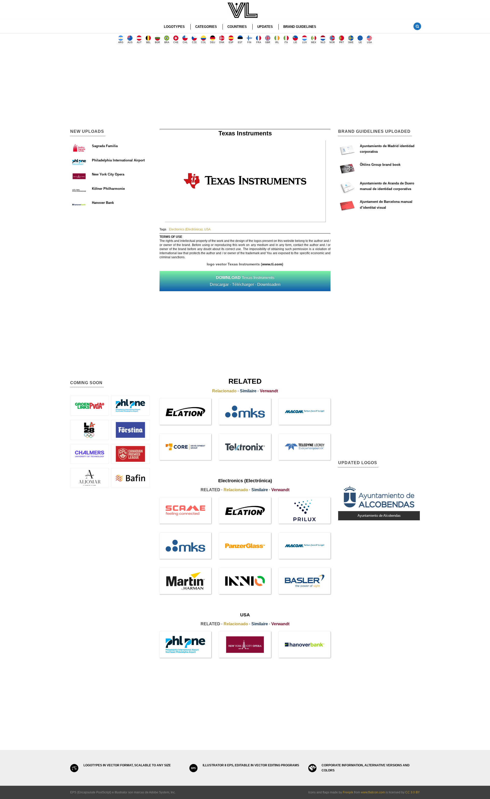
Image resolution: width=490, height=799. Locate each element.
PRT (341, 42)
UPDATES (265, 27)
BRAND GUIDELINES (299, 27)
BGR (157, 42)
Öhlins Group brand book (380, 165)
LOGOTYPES (174, 27)
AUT (139, 42)
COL (203, 42)
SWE (350, 42)
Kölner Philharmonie (108, 189)
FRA (258, 42)
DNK (221, 42)
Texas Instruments (245, 281)
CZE (194, 42)
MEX (313, 42)
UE (360, 42)
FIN (249, 42)
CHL (185, 42)
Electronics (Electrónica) (186, 229)
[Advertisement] (245, 88)
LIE (295, 42)
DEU (212, 42)
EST (240, 42)
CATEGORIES (206, 27)
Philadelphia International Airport (118, 160)
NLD (323, 42)
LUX (304, 42)
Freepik (348, 792)
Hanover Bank (103, 203)
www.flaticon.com (373, 792)
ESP (231, 42)
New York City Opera (108, 174)
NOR (332, 42)
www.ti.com (272, 264)
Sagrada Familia (105, 146)
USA (369, 42)
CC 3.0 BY (412, 792)
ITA (286, 42)
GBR (267, 42)
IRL (277, 42)
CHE (175, 42)
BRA (166, 42)
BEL (148, 42)
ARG (120, 42)
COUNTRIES (237, 27)
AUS (130, 42)
